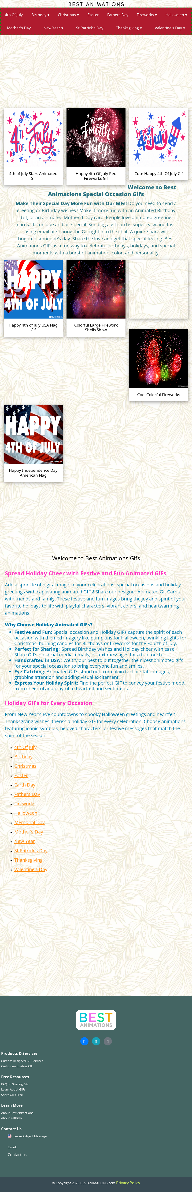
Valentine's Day (168, 28)
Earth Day (24, 785)
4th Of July (14, 14)
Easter (93, 14)
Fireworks (145, 14)
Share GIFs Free (12, 1095)
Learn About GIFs (13, 1089)
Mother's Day (19, 28)
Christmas (67, 14)
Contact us (17, 1154)
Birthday (38, 14)
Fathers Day (117, 14)
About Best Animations (17, 1113)
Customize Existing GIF (17, 1066)
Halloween (175, 14)
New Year (52, 28)
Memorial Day (29, 822)
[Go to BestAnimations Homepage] (96, 3)
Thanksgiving (127, 28)
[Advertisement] (96, 70)
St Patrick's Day (89, 28)
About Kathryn (11, 1118)
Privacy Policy (128, 1182)
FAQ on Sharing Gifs (15, 1084)
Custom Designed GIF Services (22, 1061)
